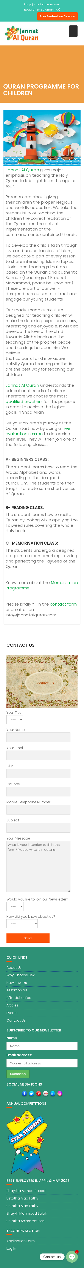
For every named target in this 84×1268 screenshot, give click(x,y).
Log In (11, 1248)
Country (13, 784)
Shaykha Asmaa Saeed (25, 1190)
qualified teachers (24, 401)
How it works (16, 982)
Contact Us (15, 1020)
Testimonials (16, 990)
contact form (63, 604)
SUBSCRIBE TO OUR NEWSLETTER (33, 1030)
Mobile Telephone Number (28, 802)
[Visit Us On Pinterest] (38, 1093)
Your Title (14, 712)
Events (11, 1012)
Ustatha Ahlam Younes (25, 1220)
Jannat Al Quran (22, 170)
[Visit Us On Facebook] (24, 1093)
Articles (12, 1005)
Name (11, 1037)
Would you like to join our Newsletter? (37, 899)
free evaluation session (38, 431)
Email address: (19, 1055)
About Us (14, 967)
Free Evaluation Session (57, 16)
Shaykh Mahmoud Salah (26, 1213)
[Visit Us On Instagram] (59, 1093)
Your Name (15, 729)
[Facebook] (9, 16)
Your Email (14, 747)
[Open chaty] (72, 1257)
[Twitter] (17, 16)
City (9, 765)
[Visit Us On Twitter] (31, 1093)
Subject (12, 820)
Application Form (20, 1240)
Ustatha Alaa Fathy (22, 1198)
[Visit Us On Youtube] (45, 1093)
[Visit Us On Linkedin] (52, 1093)
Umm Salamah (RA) (46, 10)
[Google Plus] (33, 16)
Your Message (18, 838)
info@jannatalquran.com (41, 4)
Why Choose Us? (20, 975)
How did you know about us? (30, 916)
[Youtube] (25, 16)
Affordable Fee (18, 997)
